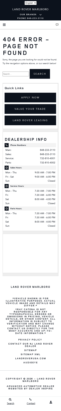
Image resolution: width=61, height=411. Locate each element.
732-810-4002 (47, 162)
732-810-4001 (47, 158)
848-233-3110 (47, 150)
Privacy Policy (30, 339)
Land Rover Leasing (30, 120)
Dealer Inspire (41, 388)
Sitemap (30, 350)
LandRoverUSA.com (30, 358)
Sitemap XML (30, 354)
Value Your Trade (30, 109)
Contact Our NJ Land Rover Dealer (30, 344)
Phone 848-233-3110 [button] (30, 18)
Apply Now (30, 97)
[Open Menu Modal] (4, 24)
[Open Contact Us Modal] (57, 24)
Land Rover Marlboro (38, 380)
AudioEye (30, 362)
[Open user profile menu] (51, 402)
